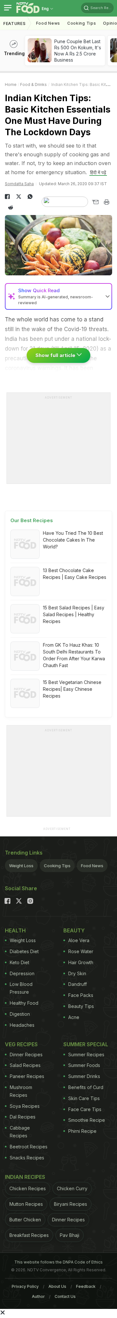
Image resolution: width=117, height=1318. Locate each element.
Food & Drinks (33, 84)
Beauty (74, 930)
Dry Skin (77, 973)
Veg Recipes (21, 1044)
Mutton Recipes (26, 1204)
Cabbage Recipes (20, 1131)
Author (38, 1296)
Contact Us (65, 1296)
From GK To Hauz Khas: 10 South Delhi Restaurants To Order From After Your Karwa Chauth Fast (74, 655)
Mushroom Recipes (21, 1091)
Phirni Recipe (82, 1131)
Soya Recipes (25, 1106)
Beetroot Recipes (28, 1146)
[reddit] (10, 207)
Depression (22, 973)
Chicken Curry (72, 1188)
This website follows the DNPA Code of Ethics (58, 1262)
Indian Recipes (25, 1177)
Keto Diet (19, 962)
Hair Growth (80, 962)
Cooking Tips (57, 865)
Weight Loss (21, 865)
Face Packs (80, 995)
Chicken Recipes (27, 1188)
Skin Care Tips (84, 1098)
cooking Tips (81, 23)
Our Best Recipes (31, 520)
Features (14, 23)
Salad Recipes (25, 1065)
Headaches (22, 1025)
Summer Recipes (86, 1054)
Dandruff (77, 984)
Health (15, 930)
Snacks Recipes (27, 1157)
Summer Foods (84, 1065)
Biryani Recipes (70, 1204)
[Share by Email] (95, 202)
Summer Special (85, 1044)
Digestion (20, 1014)
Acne (73, 1017)
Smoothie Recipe (86, 1120)
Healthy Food (24, 1003)
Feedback (86, 1286)
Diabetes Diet (24, 951)
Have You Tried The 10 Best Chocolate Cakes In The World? (73, 539)
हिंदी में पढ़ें (98, 172)
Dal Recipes (22, 1117)
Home (11, 84)
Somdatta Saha (19, 183)
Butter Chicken (25, 1219)
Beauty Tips (81, 1006)
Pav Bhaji (69, 1235)
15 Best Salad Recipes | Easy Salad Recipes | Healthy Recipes (73, 614)
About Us (57, 1286)
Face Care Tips (84, 1109)
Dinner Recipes (26, 1054)
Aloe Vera (78, 940)
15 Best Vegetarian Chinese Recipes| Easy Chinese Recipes (72, 689)
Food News (48, 23)
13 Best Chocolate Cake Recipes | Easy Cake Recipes (74, 574)
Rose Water (80, 951)
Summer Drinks (84, 1076)
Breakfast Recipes (29, 1235)
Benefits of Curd (85, 1087)
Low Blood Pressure (21, 988)
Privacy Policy (25, 1286)
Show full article (56, 355)
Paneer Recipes (27, 1076)
